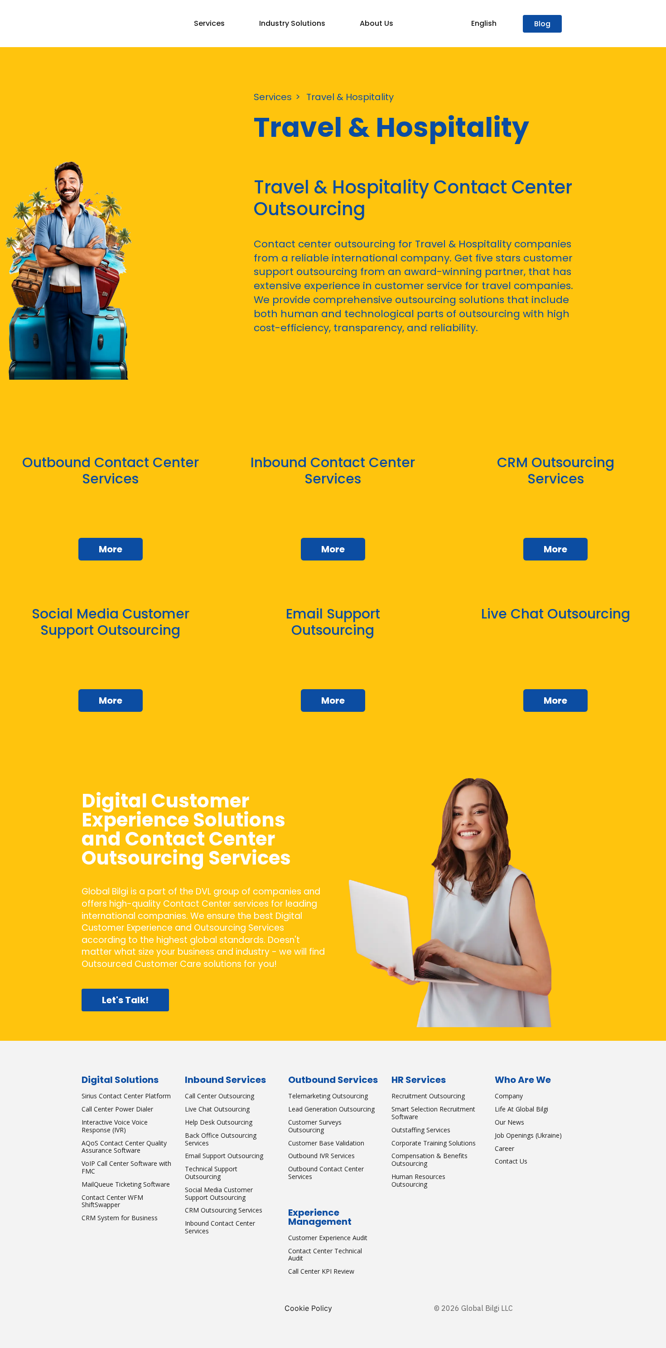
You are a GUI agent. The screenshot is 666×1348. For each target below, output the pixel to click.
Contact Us (511, 1161)
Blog (542, 24)
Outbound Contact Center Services (326, 1172)
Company (509, 1096)
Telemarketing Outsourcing (328, 1096)
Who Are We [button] (523, 1079)
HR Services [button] (418, 1079)
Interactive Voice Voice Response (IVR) (115, 1126)
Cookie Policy (308, 1308)
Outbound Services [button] (333, 1079)
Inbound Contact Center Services (220, 1227)
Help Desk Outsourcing (218, 1122)
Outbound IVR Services (321, 1155)
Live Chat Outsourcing (217, 1109)
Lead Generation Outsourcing (331, 1109)
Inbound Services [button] (225, 1079)
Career (504, 1148)
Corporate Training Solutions (433, 1143)
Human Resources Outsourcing (418, 1180)
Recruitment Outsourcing (428, 1096)
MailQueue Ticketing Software (126, 1184)
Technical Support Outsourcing (211, 1172)
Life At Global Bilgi (521, 1109)
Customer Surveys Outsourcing (315, 1126)
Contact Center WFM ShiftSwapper (112, 1201)
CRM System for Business (120, 1217)
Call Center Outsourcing (219, 1096)
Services (209, 23)
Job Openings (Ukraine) (528, 1135)
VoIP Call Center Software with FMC (126, 1167)
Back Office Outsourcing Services (220, 1139)
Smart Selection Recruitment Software (433, 1113)
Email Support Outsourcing (224, 1155)
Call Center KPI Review (321, 1271)
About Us (376, 23)
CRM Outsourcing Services (223, 1210)
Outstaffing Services (420, 1130)
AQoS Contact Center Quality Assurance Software (124, 1147)
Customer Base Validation (326, 1143)
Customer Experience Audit (327, 1237)
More (110, 549)
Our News (509, 1122)
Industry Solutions (292, 23)
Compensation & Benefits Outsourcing (429, 1159)
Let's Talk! (125, 1000)
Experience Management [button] (320, 1217)
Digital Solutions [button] (120, 1079)
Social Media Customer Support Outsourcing (219, 1193)
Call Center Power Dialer (117, 1109)
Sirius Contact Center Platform (126, 1096)
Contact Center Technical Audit (325, 1255)
